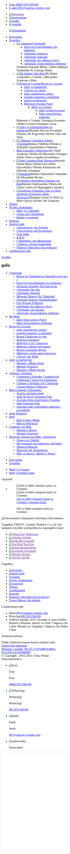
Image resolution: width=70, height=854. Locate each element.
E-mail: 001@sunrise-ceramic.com (29, 7)
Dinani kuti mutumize (14, 645)
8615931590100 (31, 616)
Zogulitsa (14, 463)
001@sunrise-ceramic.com (32, 613)
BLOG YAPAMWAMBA (39, 649)
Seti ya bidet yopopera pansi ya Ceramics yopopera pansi (34, 500)
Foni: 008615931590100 (23, 4)
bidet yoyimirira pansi (22, 472)
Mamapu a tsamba (12, 649)
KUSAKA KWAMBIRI (15, 652)
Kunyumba (15, 459)
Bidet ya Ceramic (19, 469)
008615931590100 (20, 684)
